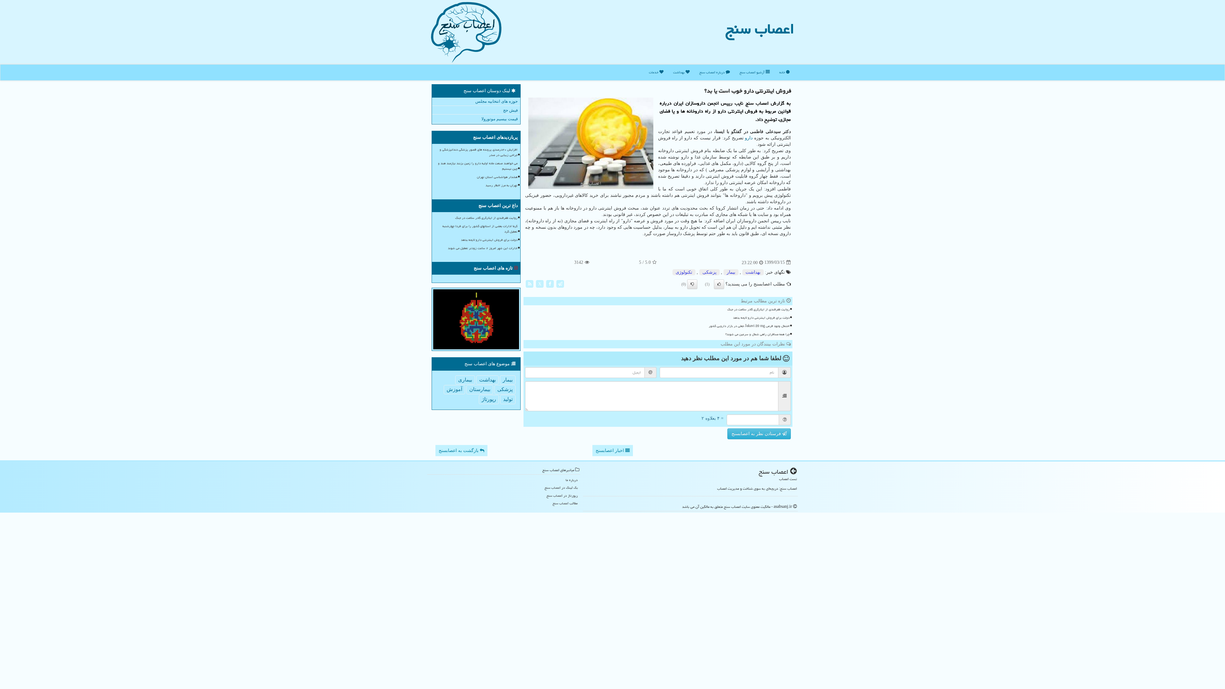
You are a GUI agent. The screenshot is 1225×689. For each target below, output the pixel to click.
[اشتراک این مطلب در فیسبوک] (550, 283)
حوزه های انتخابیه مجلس (496, 101)
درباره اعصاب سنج (712, 72)
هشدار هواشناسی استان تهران (497, 177)
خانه (782, 72)
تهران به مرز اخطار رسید (501, 185)
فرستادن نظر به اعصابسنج (756, 433)
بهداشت (679, 72)
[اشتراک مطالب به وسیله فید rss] (529, 283)
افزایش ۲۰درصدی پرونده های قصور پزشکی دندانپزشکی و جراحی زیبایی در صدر (478, 152)
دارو (749, 138)
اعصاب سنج (759, 28)
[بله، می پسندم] (719, 284)
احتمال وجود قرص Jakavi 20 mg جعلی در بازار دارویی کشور (749, 326)
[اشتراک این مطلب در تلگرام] (560, 283)
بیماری (465, 379)
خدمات (654, 72)
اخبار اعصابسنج (610, 450)
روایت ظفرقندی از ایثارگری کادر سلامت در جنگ (758, 309)
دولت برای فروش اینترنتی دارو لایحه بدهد (761, 318)
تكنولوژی (684, 272)
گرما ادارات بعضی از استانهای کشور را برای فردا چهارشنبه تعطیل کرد (479, 229)
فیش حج (510, 110)
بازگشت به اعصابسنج (459, 450)
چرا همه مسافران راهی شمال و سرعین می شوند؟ (757, 334)
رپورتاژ (489, 399)
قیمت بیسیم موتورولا (499, 118)
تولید (508, 399)
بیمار (731, 272)
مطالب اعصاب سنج (565, 503)
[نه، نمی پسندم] (692, 284)
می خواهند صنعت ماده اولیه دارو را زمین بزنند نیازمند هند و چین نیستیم (477, 166)
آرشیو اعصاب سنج (752, 72)
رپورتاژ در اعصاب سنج (562, 495)
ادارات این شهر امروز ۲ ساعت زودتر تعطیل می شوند (482, 248)
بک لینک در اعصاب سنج (561, 487)
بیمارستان (479, 389)
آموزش (454, 389)
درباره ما (572, 480)
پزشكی (709, 272)
